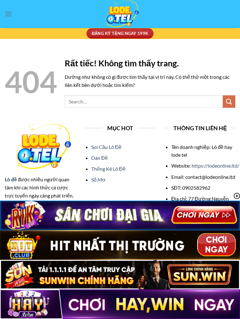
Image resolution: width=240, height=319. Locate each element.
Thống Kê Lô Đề (108, 169)
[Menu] (8, 13)
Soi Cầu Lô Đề (106, 147)
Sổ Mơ (98, 180)
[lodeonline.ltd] (120, 14)
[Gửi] (229, 101)
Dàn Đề (99, 158)
